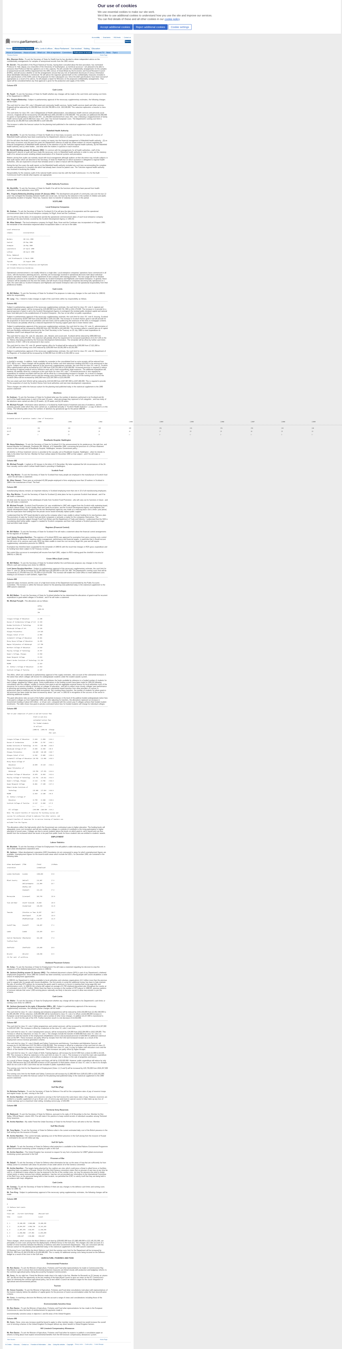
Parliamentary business (23, 48)
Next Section (11, 1339)
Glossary (17, 1344)
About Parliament (62, 48)
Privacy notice (79, 1344)
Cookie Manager (99, 1344)
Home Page (103, 55)
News (108, 53)
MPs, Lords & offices (44, 48)
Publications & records (82, 53)
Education (96, 48)
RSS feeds (117, 37)
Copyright (70, 1344)
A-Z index (8, 1344)
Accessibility (96, 37)
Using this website (59, 1344)
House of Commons (14, 53)
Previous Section (12, 55)
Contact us (127, 37)
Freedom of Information (38, 1344)
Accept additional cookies (115, 27)
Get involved (76, 48)
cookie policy (172, 19)
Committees (67, 53)
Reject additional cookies (150, 27)
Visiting (87, 48)
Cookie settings (180, 27)
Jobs (49, 1344)
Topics (115, 53)
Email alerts (106, 37)
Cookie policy (88, 1344)
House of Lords (29, 53)
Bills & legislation (53, 53)
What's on (41, 53)
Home (8, 48)
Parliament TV (98, 53)
